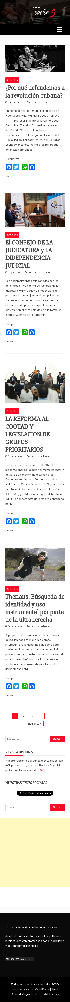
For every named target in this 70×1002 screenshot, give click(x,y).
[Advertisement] (35, 852)
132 (51, 716)
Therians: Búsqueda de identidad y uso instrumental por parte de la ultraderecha (34, 608)
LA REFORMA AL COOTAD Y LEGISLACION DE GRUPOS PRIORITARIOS (27, 434)
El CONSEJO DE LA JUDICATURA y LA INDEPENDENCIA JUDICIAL (29, 254)
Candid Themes (49, 994)
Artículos (12, 80)
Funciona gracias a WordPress (30, 989)
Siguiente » (34, 723)
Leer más (9, 176)
